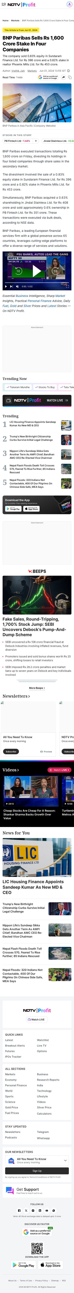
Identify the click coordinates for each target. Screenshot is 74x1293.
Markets (32, 70)
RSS (64, 1280)
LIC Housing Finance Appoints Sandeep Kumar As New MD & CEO (33, 887)
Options (42, 1051)
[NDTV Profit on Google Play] (23, 1264)
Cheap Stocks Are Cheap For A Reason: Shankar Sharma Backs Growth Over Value (29, 814)
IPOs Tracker (13, 1056)
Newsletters (12, 1132)
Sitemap (55, 1280)
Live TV (41, 1045)
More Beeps (36, 687)
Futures (10, 1051)
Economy (11, 1079)
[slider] (37, 282)
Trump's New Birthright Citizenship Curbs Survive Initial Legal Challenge (24, 907)
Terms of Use (26, 1280)
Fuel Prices (12, 1113)
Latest (51, 306)
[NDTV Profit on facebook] (19, 1211)
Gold (13, 306)
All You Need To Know (17, 737)
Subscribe (11, 751)
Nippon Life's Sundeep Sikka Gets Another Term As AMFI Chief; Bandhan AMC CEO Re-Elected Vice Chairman (22, 931)
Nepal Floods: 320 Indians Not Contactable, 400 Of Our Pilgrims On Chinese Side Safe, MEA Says (23, 975)
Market (60, 296)
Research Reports (48, 1079)
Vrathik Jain (18, 70)
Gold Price (11, 1107)
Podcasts (11, 1137)
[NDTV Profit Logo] (37, 1009)
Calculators (44, 1113)
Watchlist (43, 1040)
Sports (9, 1096)
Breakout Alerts (15, 1045)
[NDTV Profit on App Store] (50, 1264)
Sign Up (37, 1170)
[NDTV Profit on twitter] (26, 1211)
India (40, 1085)
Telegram (43, 1132)
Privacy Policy (41, 1280)
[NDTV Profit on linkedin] (40, 1211)
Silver (27, 306)
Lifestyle (42, 1096)
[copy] (69, 77)
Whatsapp (43, 1138)
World (8, 1090)
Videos (41, 1102)
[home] (21, 3)
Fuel (5, 306)
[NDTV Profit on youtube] (47, 1211)
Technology (44, 1090)
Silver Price (44, 1107)
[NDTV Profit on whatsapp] (54, 1211)
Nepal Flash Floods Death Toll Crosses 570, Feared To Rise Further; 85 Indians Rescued (22, 952)
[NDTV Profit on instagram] (33, 1211)
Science (10, 1102)
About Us (12, 1280)
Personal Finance (39, 301)
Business (22, 296)
